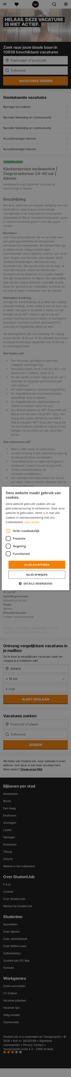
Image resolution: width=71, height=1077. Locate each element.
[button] (35, 583)
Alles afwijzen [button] (37, 574)
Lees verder (32, 522)
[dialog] (35, 538)
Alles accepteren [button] (37, 564)
